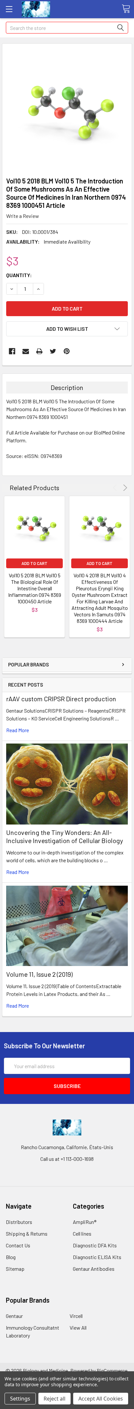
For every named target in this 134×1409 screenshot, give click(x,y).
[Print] (39, 351)
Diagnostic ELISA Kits (97, 1257)
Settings (20, 1398)
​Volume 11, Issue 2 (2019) (39, 974)
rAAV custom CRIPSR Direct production (61, 699)
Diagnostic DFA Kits (95, 1245)
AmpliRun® (84, 1222)
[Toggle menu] (9, 9)
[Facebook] (12, 351)
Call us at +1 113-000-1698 (67, 1159)
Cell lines (82, 1233)
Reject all (54, 1398)
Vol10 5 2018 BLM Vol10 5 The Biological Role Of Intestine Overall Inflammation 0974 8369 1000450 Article (34, 588)
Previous (116, 488)
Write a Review (22, 216)
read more (17, 730)
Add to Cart (34, 563)
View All (78, 1327)
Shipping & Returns (26, 1233)
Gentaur (14, 1316)
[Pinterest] (67, 351)
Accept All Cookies (100, 1398)
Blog (11, 1257)
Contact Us (18, 1245)
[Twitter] (53, 351)
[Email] (26, 351)
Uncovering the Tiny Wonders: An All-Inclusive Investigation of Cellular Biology (64, 836)
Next (124, 488)
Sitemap (15, 1269)
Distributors (19, 1222)
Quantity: (19, 275)
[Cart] (126, 9)
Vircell (76, 1316)
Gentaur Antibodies (93, 1269)
